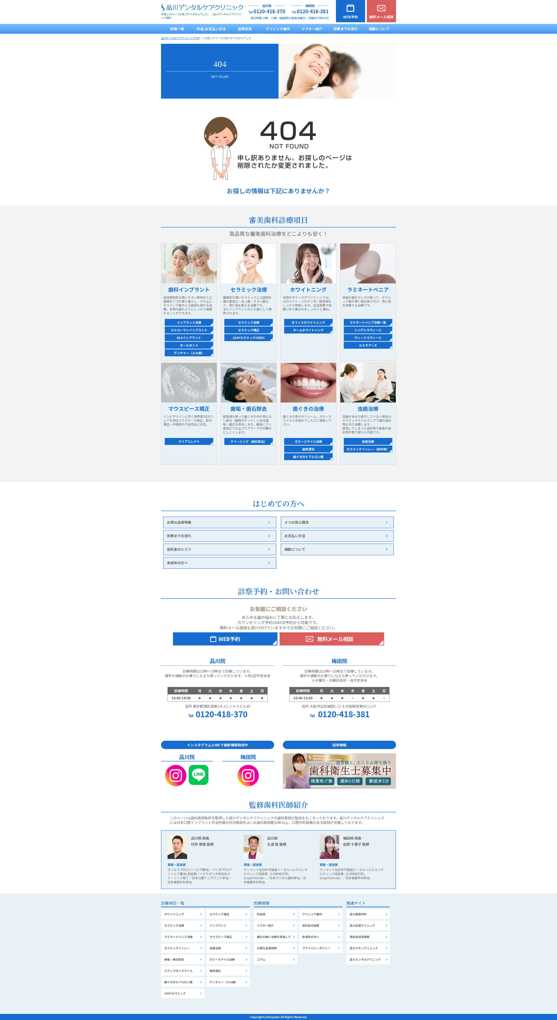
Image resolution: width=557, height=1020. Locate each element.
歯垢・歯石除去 (174, 959)
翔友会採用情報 (359, 937)
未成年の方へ (177, 562)
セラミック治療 (174, 925)
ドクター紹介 (312, 28)
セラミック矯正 (219, 914)
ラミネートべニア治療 (178, 937)
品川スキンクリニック (364, 948)
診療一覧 (177, 28)
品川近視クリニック (362, 925)
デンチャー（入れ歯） (224, 982)
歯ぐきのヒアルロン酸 (178, 982)
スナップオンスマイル (178, 971)
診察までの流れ (345, 28)
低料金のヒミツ (179, 549)
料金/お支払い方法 (211, 28)
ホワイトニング (174, 914)
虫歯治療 (215, 948)
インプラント (218, 925)
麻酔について (379, 28)
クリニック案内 (278, 28)
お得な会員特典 (179, 522)
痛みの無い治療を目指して (274, 937)
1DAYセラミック (175, 993)
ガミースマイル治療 (222, 959)
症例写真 (245, 28)
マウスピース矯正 (221, 937)
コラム (261, 959)
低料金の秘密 (310, 925)
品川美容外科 (358, 914)
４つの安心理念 (296, 522)
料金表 (261, 914)
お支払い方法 (294, 535)
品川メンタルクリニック (365, 959)
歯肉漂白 (215, 971)
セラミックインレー (177, 948)
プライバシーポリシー (316, 948)
